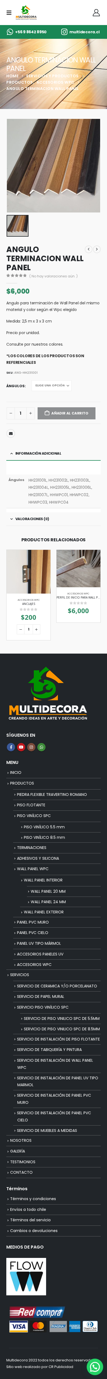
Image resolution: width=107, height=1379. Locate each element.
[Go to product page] (28, 572)
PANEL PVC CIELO (32, 932)
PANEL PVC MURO (33, 922)
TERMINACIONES (31, 847)
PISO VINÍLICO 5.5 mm (44, 827)
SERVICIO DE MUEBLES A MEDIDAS (47, 1130)
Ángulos (15, 386)
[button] (10, 12)
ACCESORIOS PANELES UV (40, 954)
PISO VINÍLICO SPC (34, 815)
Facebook (11, 747)
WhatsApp (41, 747)
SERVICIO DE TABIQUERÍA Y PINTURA (49, 1049)
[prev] (88, 249)
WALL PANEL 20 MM (48, 891)
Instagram (31, 747)
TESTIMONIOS (22, 1162)
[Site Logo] (26, 12)
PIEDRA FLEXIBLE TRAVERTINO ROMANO (52, 794)
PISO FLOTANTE (31, 805)
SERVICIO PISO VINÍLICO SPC (43, 1007)
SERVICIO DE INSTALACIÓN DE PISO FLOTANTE (58, 1039)
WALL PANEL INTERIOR (43, 880)
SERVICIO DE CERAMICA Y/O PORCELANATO (57, 986)
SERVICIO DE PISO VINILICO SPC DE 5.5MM (62, 1018)
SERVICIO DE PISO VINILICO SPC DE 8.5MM (62, 1029)
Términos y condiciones (33, 1198)
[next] (97, 249)
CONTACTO (21, 1172)
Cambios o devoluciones (34, 1230)
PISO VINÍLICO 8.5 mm (44, 837)
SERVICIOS (19, 974)
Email (10, 433)
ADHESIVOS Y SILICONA (38, 858)
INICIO (15, 772)
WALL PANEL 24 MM (48, 902)
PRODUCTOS (22, 783)
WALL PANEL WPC (33, 869)
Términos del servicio (30, 1220)
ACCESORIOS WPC (29, 600)
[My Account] (96, 12)
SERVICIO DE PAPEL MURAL (40, 996)
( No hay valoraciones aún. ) (53, 276)
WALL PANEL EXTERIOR (44, 912)
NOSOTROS (21, 1140)
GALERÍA (17, 1151)
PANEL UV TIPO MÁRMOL (39, 943)
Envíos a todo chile (28, 1209)
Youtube (21, 747)
